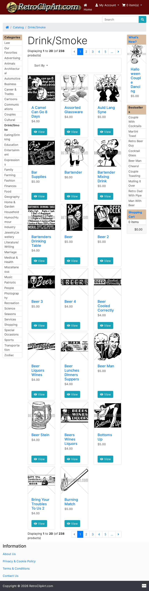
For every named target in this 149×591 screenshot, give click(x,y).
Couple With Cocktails (134, 121)
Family (8, 169)
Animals (9, 63)
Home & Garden (9, 204)
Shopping (10, 324)
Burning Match (71, 501)
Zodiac (9, 355)
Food (7, 191)
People (9, 288)
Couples (10, 114)
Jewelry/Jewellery (11, 235)
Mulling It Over (134, 183)
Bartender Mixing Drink (106, 176)
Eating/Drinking (12, 137)
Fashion (9, 180)
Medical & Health (11, 260)
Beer (69, 237)
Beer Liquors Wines (37, 370)
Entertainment (11, 152)
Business (10, 84)
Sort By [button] (40, 65)
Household (11, 212)
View (41, 132)
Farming (9, 175)
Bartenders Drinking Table (41, 241)
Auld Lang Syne (106, 109)
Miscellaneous (11, 269)
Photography (11, 295)
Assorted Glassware (74, 109)
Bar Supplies (38, 174)
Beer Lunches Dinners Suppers (72, 372)
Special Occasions (11, 332)
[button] (106, 5)
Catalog (18, 27)
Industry (9, 227)
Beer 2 (103, 237)
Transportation (11, 347)
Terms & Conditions (16, 568)
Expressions (11, 162)
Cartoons (10, 99)
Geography (12, 196)
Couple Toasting (134, 174)
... (112, 51)
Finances (10, 186)
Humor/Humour (11, 220)
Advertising (12, 58)
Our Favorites (10, 50)
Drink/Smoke (37, 27)
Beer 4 (70, 301)
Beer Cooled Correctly (106, 305)
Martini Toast (133, 134)
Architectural (12, 71)
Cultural (9, 120)
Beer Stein (40, 435)
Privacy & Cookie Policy (19, 561)
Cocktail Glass (134, 153)
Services (10, 319)
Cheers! (133, 166)
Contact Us (10, 576)
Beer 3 (37, 301)
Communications (11, 107)
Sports (9, 340)
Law (7, 43)
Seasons (10, 314)
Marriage (10, 252)
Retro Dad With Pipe (135, 193)
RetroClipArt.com (41, 586)
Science (9, 308)
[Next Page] (118, 51)
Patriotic (10, 282)
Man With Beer (134, 203)
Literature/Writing (11, 244)
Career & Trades (10, 92)
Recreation (11, 303)
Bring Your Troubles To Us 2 (40, 503)
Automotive (12, 78)
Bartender (73, 172)
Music (8, 277)
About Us (9, 554)
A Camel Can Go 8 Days (39, 111)
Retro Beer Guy (135, 143)
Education (11, 144)
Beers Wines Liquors (71, 439)
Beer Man (106, 366)
